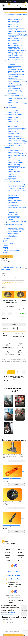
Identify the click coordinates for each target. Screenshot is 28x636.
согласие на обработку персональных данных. (14, 632)
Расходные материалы (11, 192)
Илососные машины (11, 107)
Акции (21, 557)
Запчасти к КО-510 (13, 112)
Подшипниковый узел (14, 210)
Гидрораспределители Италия (16, 235)
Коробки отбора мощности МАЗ (16, 188)
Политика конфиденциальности (11, 250)
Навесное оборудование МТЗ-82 (16, 167)
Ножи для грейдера (13, 205)
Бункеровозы (11, 64)
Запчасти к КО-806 (13, 29)
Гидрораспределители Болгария (16, 229)
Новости (5, 245)
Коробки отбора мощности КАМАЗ (17, 186)
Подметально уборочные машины (14, 123)
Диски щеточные (12, 195)
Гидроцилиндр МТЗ (13, 236)
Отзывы (5, 240)
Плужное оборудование (14, 176)
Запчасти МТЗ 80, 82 (10, 179)
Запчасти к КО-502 (13, 117)
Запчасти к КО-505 (13, 102)
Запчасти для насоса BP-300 (15, 200)
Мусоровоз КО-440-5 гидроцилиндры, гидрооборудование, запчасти (16, 78)
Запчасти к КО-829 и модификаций (17, 31)
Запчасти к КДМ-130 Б (14, 33)
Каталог (5, 10)
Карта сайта (6, 254)
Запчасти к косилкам (13, 152)
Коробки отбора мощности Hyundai (17, 190)
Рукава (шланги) (12, 212)
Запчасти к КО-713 (13, 23)
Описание (11, 372)
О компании (6, 238)
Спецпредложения (8, 243)
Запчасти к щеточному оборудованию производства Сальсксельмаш (16, 172)
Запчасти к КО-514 (13, 121)
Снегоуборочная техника (12, 133)
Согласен (24, 610)
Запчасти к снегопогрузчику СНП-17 (17, 143)
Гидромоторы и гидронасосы (15, 228)
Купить (14, 324)
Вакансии (5, 252)
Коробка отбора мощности (12, 181)
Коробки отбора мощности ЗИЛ (16, 185)
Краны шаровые (12, 204)
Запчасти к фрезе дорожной (15, 162)
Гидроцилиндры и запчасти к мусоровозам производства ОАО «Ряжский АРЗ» (16, 71)
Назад (7, 12)
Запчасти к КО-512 (13, 119)
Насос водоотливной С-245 (15, 150)
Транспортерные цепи (14, 216)
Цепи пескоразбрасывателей (15, 59)
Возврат (5, 248)
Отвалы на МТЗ (12, 169)
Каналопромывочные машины (13, 114)
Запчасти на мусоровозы (12, 60)
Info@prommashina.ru (18, 336)
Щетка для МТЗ (12, 178)
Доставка (5, 242)
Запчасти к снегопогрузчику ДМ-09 (17, 140)
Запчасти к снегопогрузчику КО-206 (17, 142)
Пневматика (11, 209)
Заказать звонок (7, 256)
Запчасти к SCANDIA (13, 126)
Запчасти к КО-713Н (13, 24)
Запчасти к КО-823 (13, 26)
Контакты (5, 247)
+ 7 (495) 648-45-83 (14, 575)
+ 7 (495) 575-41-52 (8, 1)
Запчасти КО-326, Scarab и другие (17, 128)
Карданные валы (12, 202)
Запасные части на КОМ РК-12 (16, 28)
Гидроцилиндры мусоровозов (16, 74)
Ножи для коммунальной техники (17, 207)
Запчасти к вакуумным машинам (14, 95)
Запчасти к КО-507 (13, 110)
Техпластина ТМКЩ (13, 214)
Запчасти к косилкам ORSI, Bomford (17, 154)
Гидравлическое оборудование (14, 224)
